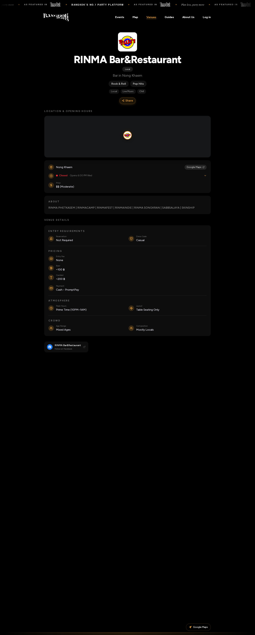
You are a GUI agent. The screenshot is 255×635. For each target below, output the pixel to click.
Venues (151, 17)
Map (135, 17)
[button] (127, 135)
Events (119, 17)
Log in (207, 17)
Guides (169, 17)
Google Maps (194, 167)
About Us (188, 17)
